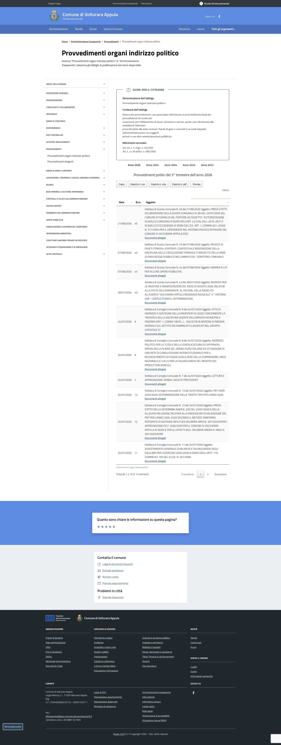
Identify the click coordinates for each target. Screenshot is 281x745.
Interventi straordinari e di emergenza (66, 247)
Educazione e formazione (106, 670)
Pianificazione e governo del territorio (66, 226)
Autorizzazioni (100, 656)
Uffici (48, 647)
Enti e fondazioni (54, 652)
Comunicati (196, 642)
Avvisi (193, 647)
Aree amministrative (55, 642)
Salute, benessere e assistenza (157, 652)
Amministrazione (58, 29)
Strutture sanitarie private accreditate (66, 240)
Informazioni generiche (202, 676)
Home (65, 41)
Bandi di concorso (55, 121)
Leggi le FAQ (100, 692)
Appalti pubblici (101, 652)
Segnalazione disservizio (105, 701)
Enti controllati (54, 135)
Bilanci (50, 184)
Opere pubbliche (54, 219)
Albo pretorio (146, 3)
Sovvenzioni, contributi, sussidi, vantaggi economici (73, 177)
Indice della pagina (56, 84)
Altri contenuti (54, 253)
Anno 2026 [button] (134, 165)
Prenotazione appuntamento (108, 697)
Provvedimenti (111, 41)
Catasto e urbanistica (104, 661)
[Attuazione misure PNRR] (59, 619)
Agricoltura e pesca (103, 638)
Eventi (194, 671)
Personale (51, 114)
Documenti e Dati (54, 666)
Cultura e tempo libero (104, 666)
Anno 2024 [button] (171, 165)
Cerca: (225, 190)
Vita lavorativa (149, 666)
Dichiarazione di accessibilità (155, 715)
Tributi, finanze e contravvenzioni (158, 656)
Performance (53, 127)
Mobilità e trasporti (151, 647)
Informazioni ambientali (58, 233)
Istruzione (184, 29)
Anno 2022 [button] (207, 165)
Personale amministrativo (58, 661)
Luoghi (194, 667)
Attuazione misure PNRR (154, 720)
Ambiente (98, 642)
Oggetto (150, 202)
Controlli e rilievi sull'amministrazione (67, 198)
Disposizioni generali (57, 93)
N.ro (138, 202)
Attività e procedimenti (58, 142)
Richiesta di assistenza (105, 706)
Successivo (220, 474)
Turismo (146, 661)
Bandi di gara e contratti (59, 170)
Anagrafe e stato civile (105, 647)
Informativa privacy (151, 701)
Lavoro (201, 29)
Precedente (187, 474)
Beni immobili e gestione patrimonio (64, 191)
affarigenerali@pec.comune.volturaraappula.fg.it (69, 716)
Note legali (147, 711)
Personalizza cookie (13, 726)
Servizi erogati (53, 205)
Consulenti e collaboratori (60, 107)
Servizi (93, 29)
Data (121, 202)
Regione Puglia (54, 3)
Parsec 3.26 (119, 734)
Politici (49, 656)
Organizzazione (54, 100)
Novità (78, 29)
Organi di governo (54, 638)
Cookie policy (148, 706)
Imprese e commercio (152, 642)
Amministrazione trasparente (125, 3)
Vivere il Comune (113, 29)
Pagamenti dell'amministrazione (63, 212)
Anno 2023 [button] (189, 165)
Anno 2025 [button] (152, 165)
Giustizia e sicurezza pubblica (156, 638)
